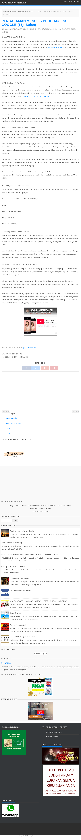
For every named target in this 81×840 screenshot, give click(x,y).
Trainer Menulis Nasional (20, 578)
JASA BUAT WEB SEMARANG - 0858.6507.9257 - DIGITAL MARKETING (38, 601)
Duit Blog (77, 1)
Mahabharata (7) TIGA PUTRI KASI (24, 636)
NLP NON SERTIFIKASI (52, 737)
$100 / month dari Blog (15, 12)
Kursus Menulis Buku (19, 625)
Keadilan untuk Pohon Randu (22, 531)
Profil (8, 428)
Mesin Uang (68, 1)
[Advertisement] (40, 395)
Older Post (76, 411)
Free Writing (6, 663)
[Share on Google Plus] (45, 367)
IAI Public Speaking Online (54, 732)
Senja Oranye (15, 613)
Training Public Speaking (55, 47)
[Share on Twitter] (35, 367)
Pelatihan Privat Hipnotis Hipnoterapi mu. (36, 96)
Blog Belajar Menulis (14, 2)
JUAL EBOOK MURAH (13, 423)
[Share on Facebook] (26, 367)
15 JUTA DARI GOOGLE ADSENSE (32, 12)
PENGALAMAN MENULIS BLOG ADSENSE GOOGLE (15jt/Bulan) (36, 23)
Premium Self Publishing (11, 542)
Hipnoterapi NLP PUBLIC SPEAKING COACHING (18, 29)
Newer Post (5, 411)
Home (5, 12)
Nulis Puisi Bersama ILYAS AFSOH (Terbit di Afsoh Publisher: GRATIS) (29, 554)
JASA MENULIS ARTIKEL (31, 348)
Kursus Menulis (11, 418)
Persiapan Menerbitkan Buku (13, 566)
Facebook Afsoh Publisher (20, 590)
